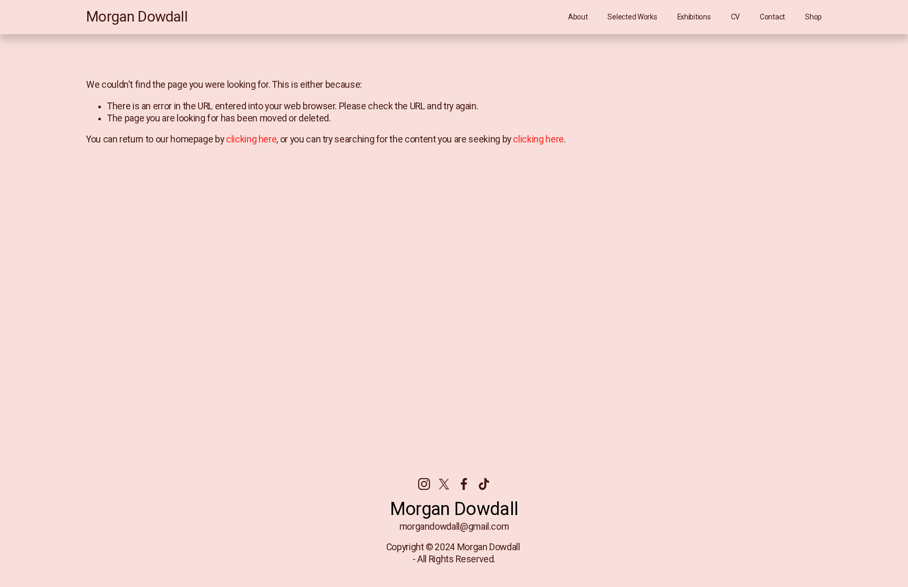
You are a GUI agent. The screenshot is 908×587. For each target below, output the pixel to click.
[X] (444, 484)
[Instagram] (424, 484)
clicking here (251, 139)
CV (735, 17)
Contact (772, 17)
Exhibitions (694, 17)
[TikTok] (484, 484)
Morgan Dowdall (137, 16)
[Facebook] (464, 484)
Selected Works (632, 17)
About (578, 17)
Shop (813, 17)
